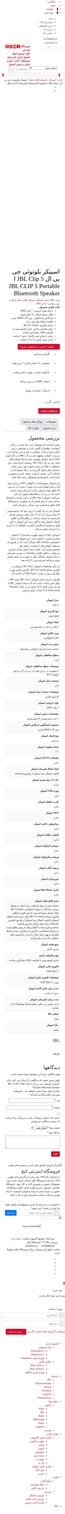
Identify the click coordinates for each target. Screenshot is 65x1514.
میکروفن (39, 1452)
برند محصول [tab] (49, 428)
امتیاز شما (54, 1128)
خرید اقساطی (46, 26)
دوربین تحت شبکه (35, 1499)
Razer (41, 1416)
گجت (55, 1477)
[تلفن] (52, 1270)
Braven (47, 1387)
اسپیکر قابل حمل (38, 80)
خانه (51, 18)
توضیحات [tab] (51, 421)
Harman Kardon (43, 1383)
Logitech (46, 1394)
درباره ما (48, 29)
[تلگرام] (52, 1262)
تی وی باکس (37, 1488)
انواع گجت (46, 1481)
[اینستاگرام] (52, 1266)
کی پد (41, 1463)
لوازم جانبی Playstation (32, 1358)
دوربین (47, 1491)
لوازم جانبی (52, 1434)
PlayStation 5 (37, 1354)
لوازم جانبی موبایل (41, 1466)
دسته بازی (39, 1455)
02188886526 (51, 39)
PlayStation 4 (37, 1351)
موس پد (40, 1459)
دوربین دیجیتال (37, 1495)
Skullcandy (38, 1419)
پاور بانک (39, 1470)
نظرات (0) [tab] (33, 428)
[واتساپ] (52, 1259)
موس (41, 1445)
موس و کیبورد (37, 1441)
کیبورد (41, 1448)
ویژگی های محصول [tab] (32, 421)
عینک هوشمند (37, 1484)
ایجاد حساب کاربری (37, 1331)
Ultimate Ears (44, 1398)
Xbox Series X (37, 1369)
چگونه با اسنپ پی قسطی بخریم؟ (37, 346)
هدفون (48, 1405)
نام (57, 1100)
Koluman (46, 1390)
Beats (41, 1408)
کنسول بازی (52, 1343)
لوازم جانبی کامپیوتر (41, 1437)
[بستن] (64, 1286)
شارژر (41, 1473)
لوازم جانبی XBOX (34, 1372)
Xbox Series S (37, 1365)
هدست (47, 1430)
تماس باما (48, 33)
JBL (52, 300)
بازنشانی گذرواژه (56, 1331)
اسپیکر (52, 80)
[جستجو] (11, 69)
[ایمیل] (52, 1273)
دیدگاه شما (53, 1132)
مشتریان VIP (46, 22)
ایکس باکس (45, 1361)
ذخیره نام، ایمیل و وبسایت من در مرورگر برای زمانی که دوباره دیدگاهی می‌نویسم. (32, 1119)
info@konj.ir (51, 42)
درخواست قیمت (49, 411)
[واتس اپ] (64, 1283)
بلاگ (56, 1506)
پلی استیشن (45, 1347)
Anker (41, 1423)
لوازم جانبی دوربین (34, 1502)
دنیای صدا (53, 1401)
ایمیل (56, 1107)
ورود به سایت (15, 1331)
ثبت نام (11, 1213)
